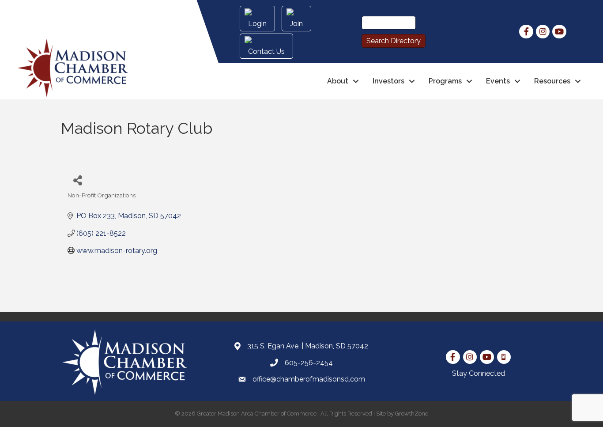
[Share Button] (77, 180)
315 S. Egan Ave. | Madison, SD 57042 (307, 346)
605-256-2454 (309, 363)
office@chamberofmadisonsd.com (309, 379)
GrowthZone (411, 413)
